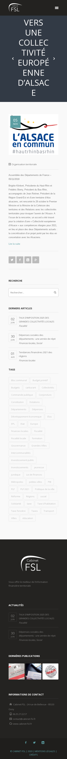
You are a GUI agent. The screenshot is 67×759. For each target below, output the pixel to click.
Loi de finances (34, 474)
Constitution (17, 402)
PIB (49, 481)
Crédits (33, 754)
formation (37, 438)
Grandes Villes (39, 445)
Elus (49, 416)
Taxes (34, 510)
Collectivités (48, 387)
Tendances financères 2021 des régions (35, 354)
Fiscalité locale (18, 438)
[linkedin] (43, 742)
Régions (30, 496)
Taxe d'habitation (46, 503)
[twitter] (34, 742)
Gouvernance (18, 445)
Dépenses (37, 409)
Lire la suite (14, 244)
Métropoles (17, 481)
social (43, 496)
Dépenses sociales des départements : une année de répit (37, 336)
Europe (34, 423)
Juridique (15, 474)
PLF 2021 (24, 489)
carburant (31, 387)
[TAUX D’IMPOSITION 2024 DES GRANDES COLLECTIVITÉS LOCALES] (17, 671)
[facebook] (25, 742)
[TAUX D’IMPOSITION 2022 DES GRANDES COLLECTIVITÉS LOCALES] (50, 671)
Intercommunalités (21, 452)
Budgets (15, 387)
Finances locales (27, 343)
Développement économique (26, 416)
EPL (13, 423)
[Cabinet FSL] (15, 8)
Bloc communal (19, 380)
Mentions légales (45, 751)
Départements (18, 409)
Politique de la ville (44, 489)
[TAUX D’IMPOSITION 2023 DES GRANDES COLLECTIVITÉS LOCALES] (34, 671)
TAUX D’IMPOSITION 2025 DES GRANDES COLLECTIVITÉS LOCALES (36, 319)
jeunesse (39, 467)
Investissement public (22, 460)
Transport (49, 510)
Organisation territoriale (24, 164)
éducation (28, 518)
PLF (13, 489)
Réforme (15, 496)
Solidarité (16, 503)
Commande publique (22, 394)
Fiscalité (23, 325)
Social (39, 343)
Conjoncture (45, 394)
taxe (29, 503)
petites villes (35, 481)
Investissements (19, 467)
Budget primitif (40, 380)
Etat (23, 423)
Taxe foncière (18, 510)
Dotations (35, 402)
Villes (14, 518)
